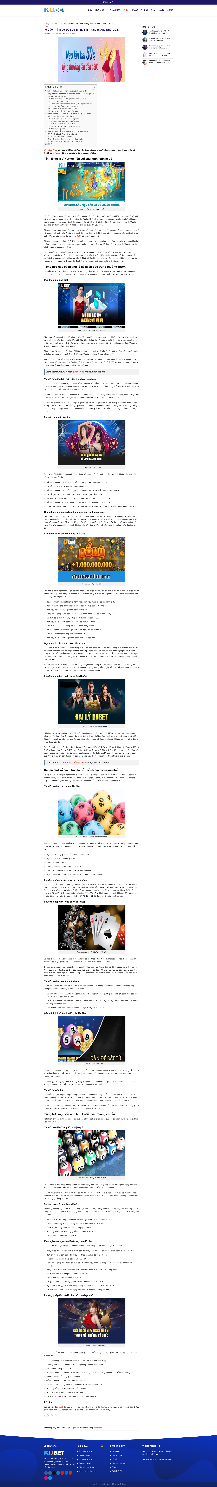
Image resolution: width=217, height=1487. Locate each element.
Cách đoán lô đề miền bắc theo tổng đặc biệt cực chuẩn (71, 104)
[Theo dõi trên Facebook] (46, 1473)
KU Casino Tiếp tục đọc (91, 1425)
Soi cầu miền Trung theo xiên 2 (62, 136)
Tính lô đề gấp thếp (58, 129)
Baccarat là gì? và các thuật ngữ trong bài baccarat (160, 47)
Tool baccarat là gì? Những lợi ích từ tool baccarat (161, 32)
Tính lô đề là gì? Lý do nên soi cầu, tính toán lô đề (67, 91)
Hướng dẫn (100, 10)
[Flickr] (46, 1478)
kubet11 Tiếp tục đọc (91, 1420)
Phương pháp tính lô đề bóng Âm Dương (65, 111)
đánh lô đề (78, 371)
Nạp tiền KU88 (85, 1459)
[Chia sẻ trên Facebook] (46, 1415)
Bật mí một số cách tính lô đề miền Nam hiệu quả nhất (69, 114)
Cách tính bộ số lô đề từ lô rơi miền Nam (65, 126)
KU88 (90, 10)
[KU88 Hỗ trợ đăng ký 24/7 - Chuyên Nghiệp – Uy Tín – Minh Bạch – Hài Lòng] (55, 10)
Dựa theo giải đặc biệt (58, 96)
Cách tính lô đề (50, 150)
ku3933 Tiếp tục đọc (91, 1423)
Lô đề (125, 10)
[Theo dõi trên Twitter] (58, 1473)
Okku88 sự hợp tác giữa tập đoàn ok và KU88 (160, 39)
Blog (153, 10)
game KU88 (76, 236)
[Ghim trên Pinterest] (58, 1415)
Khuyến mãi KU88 (140, 10)
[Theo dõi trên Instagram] (50, 1473)
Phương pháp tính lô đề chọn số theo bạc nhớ (67, 141)
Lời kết (50, 144)
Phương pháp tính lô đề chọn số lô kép (65, 121)
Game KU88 (115, 10)
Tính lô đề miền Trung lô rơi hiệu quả (64, 134)
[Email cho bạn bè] (54, 1415)
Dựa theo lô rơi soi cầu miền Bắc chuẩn (65, 109)
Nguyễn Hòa (70, 33)
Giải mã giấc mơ (119, 1463)
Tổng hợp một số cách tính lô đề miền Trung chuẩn (68, 131)
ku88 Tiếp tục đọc (92, 1421)
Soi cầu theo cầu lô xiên (59, 101)
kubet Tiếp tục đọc (91, 1425)
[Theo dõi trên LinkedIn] (66, 1473)
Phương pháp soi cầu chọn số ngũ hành (65, 119)
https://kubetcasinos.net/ (160, 1459)
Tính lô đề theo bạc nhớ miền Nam (63, 116)
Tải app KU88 (85, 1455)
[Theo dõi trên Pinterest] (62, 1473)
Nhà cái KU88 (50, 1458)
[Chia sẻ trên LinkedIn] (62, 1415)
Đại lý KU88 (117, 1471)
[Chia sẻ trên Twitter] (50, 1415)
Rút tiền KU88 (85, 1463)
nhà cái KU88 (54, 274)
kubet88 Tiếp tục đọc (91, 1422)
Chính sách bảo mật (87, 1471)
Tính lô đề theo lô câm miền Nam (63, 124)
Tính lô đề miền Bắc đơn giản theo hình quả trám (68, 99)
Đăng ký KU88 (85, 1451)
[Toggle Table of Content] (92, 88)
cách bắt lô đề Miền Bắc (73, 762)
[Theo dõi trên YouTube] (70, 1473)
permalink (98, 1428)
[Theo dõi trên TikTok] (54, 1473)
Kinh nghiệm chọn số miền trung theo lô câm (67, 139)
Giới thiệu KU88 (166, 10)
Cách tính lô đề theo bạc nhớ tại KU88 (64, 106)
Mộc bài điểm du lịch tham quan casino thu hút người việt (159, 63)
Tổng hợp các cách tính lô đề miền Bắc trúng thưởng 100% (71, 94)
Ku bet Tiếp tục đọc (91, 1424)
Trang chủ (48, 23)
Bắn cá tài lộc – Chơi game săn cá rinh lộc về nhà (159, 54)
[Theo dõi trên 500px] (50, 1478)
